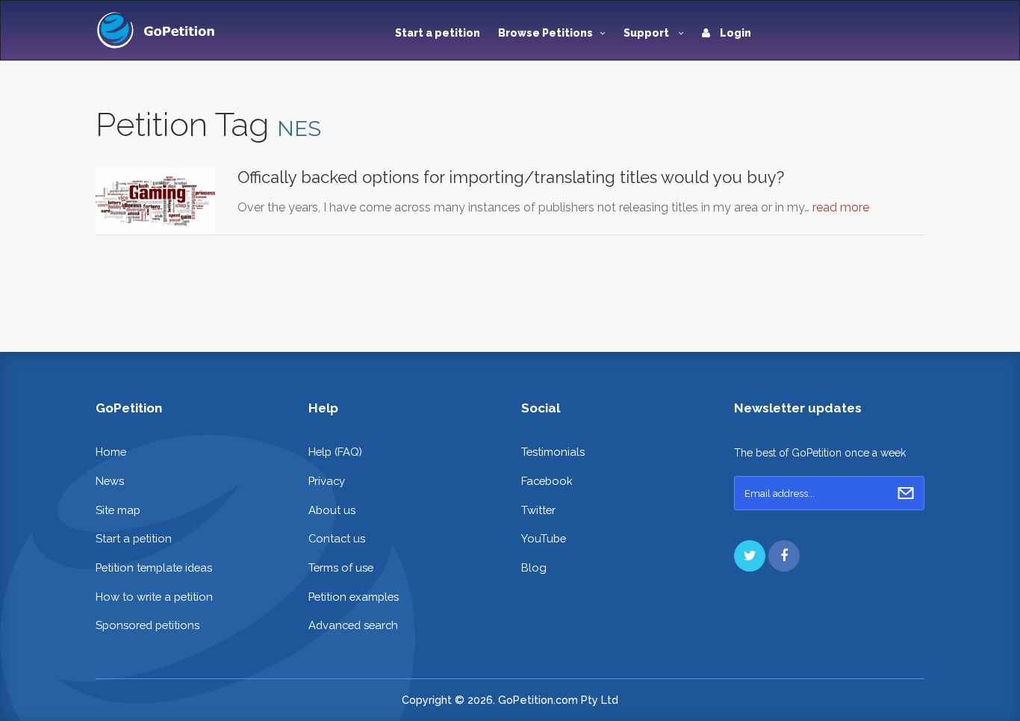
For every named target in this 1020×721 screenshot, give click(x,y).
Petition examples (353, 596)
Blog (534, 567)
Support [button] (647, 33)
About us (331, 510)
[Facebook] (784, 556)
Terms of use (340, 567)
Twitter (538, 510)
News (110, 480)
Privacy (326, 480)
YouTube (543, 538)
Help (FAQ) (335, 451)
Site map (118, 510)
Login (734, 33)
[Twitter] (749, 556)
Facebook (547, 480)
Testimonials (553, 451)
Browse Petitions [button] (545, 33)
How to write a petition (154, 596)
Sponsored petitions (147, 625)
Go (906, 493)
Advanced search (353, 625)
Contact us (336, 538)
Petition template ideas (154, 567)
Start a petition (437, 33)
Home (111, 451)
